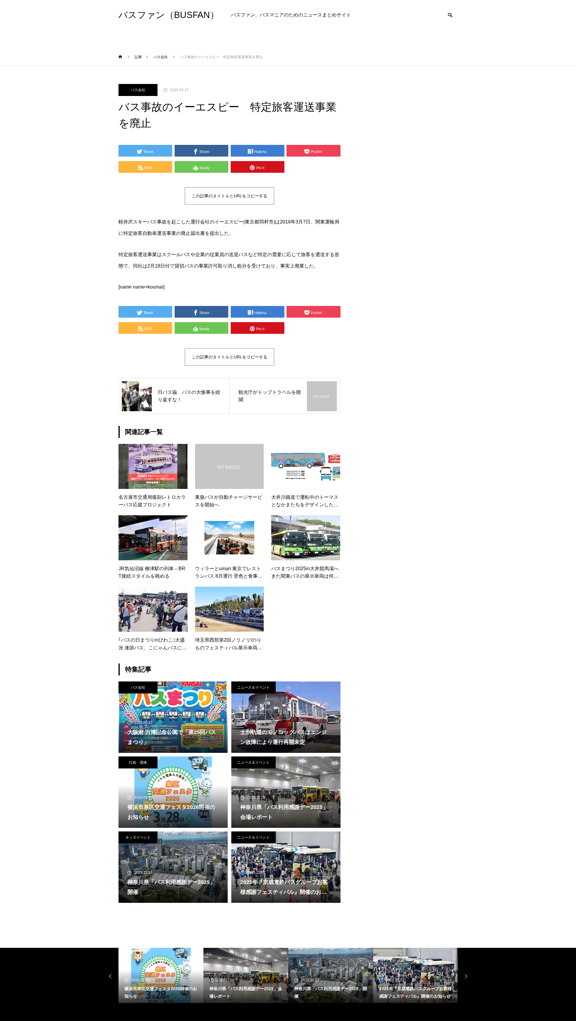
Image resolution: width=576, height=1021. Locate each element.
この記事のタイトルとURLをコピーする (229, 195)
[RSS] (123, 1012)
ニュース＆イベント (253, 687)
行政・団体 (138, 762)
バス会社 (138, 90)
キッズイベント (138, 837)
